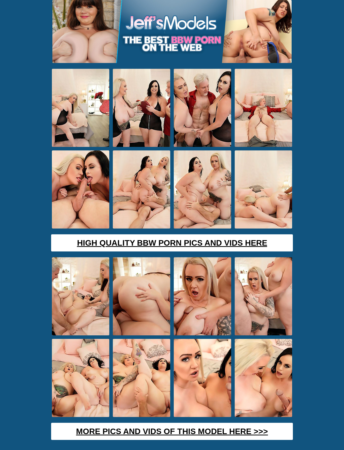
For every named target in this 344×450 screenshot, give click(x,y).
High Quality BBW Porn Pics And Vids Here (172, 242)
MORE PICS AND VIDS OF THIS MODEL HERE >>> (172, 431)
